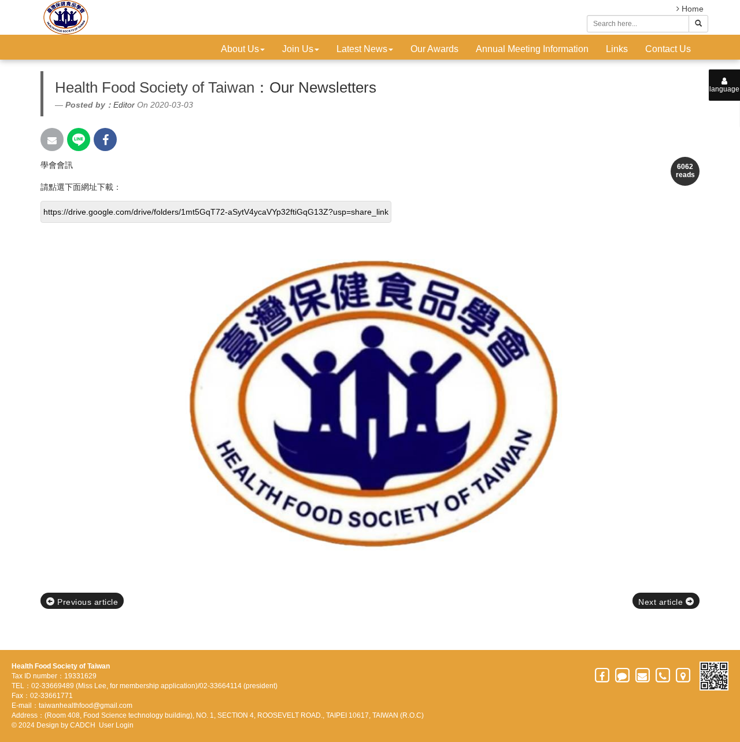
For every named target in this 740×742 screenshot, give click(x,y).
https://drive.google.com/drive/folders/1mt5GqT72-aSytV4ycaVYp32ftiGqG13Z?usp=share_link (215, 211)
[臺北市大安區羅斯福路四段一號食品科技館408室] (684, 675)
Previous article (87, 602)
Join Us (297, 49)
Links (617, 49)
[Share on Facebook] (105, 139)
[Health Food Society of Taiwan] (64, 17)
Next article (662, 602)
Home (691, 8)
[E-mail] (643, 675)
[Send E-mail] (52, 139)
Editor (124, 104)
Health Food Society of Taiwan (154, 87)
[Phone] (663, 675)
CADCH (82, 725)
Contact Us (668, 49)
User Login (116, 725)
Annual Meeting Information (532, 49)
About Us (240, 49)
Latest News (361, 49)
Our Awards (434, 49)
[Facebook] (603, 675)
